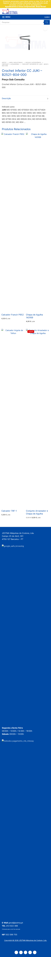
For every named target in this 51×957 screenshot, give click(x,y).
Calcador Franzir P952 (12, 314)
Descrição (6, 98)
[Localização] (16, 952)
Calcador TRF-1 (9, 511)
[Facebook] (25, 952)
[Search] (47, 22)
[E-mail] (34, 952)
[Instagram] (30, 952)
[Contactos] (21, 952)
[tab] (25, 98)
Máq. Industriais (16, 62)
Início (4, 62)
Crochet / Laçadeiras (10, 64)
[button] (45, 28)
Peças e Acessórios (33, 62)
